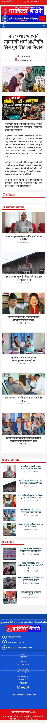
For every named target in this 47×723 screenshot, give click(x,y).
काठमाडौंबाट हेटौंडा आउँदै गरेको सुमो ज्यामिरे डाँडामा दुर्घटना (31, 579)
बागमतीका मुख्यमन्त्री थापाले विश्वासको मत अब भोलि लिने (31, 467)
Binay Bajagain (32, 719)
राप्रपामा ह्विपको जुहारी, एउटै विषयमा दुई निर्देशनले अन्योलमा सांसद (31, 496)
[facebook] (23, 18)
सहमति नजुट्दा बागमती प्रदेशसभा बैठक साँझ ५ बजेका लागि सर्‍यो (31, 482)
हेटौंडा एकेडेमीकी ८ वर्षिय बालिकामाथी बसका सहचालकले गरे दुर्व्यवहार (30, 565)
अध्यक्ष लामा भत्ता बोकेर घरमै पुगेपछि (31, 593)
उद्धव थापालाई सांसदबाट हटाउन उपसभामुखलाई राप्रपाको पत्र (30, 511)
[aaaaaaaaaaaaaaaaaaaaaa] (23, 108)
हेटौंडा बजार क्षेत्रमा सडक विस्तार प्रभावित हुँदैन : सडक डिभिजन (31, 550)
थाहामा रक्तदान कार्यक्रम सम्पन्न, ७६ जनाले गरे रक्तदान (30, 525)
